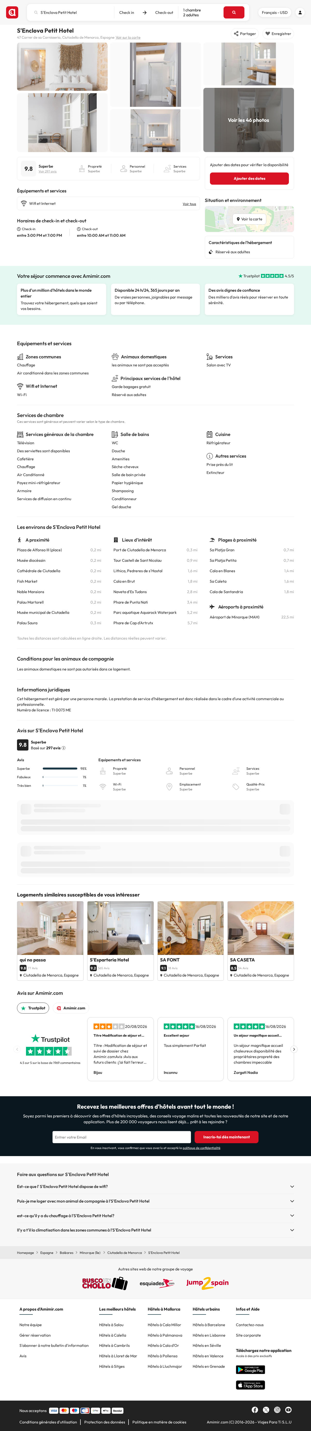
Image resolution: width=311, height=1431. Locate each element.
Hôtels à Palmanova (165, 1335)
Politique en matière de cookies (159, 1422)
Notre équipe (30, 1324)
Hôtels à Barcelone (209, 1324)
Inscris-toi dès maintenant (226, 1136)
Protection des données (104, 1422)
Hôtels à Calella (112, 1335)
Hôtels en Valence (208, 1355)
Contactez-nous (250, 1324)
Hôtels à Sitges (112, 1366)
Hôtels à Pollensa (162, 1355)
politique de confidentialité (201, 1148)
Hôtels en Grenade (209, 1366)
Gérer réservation (35, 1335)
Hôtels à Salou (111, 1324)
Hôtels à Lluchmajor (165, 1366)
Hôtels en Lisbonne (209, 1335)
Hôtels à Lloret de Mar (118, 1355)
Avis (22, 1355)
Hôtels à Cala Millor (164, 1324)
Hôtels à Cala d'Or (163, 1345)
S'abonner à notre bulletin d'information (54, 1345)
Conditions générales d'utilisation (48, 1422)
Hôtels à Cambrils (114, 1345)
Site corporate (248, 1335)
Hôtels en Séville (207, 1345)
